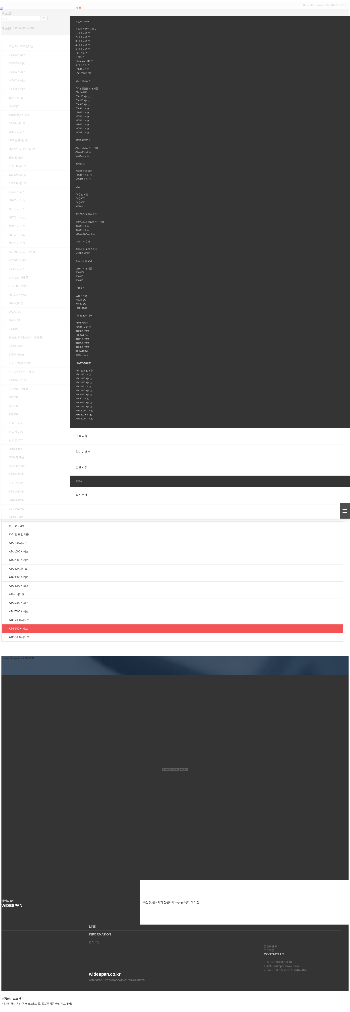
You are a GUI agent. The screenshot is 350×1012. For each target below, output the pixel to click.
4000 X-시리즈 (82, 45)
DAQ (78, 186)
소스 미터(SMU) (83, 260)
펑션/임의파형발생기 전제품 (89, 221)
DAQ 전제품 (81, 194)
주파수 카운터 (82, 241)
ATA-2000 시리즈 (84, 382)
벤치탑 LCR (81, 303)
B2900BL (80, 272)
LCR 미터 (80, 288)
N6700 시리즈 (82, 128)
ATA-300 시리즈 (83, 386)
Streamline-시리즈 (84, 61)
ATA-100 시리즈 (83, 374)
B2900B (79, 276)
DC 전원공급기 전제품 (86, 88)
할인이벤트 (83, 452)
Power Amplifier (83, 363)
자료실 (79, 481)
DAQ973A (80, 202)
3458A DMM (81, 351)
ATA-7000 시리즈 (84, 406)
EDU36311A (81, 92)
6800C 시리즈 (82, 156)
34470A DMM (82, 347)
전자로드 (80, 163)
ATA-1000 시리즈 (84, 378)
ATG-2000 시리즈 (84, 410)
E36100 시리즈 (83, 96)
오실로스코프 (82, 21)
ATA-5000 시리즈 (84, 402)
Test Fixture (81, 307)
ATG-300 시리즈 (83, 414)
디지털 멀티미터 (84, 315)
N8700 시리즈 (82, 120)
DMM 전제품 (81, 323)
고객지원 (81, 467)
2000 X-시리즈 (82, 37)
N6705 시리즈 (82, 132)
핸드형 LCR (81, 299)
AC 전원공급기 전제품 (86, 147)
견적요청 (81, 436)
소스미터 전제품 (83, 268)
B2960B (79, 280)
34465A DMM (82, 343)
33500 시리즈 (82, 225)
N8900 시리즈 (82, 124)
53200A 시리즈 (82, 253)
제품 (78, 8)
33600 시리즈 (82, 229)
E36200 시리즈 (83, 100)
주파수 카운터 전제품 (86, 249)
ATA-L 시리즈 (82, 398)
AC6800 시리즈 (83, 152)
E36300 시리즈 (83, 104)
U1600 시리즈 (82, 69)
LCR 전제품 (81, 295)
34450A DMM (82, 331)
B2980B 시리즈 (83, 327)
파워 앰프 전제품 (84, 370)
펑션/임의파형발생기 (86, 214)
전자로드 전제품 (83, 171)
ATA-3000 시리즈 (84, 390)
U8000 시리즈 (82, 112)
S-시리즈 (80, 57)
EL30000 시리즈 (83, 175)
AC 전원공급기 (83, 140)
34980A (79, 206)
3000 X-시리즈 (82, 41)
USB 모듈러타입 (83, 73)
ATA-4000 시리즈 (84, 394)
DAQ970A (80, 198)
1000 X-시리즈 (82, 33)
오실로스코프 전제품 (86, 29)
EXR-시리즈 (81, 53)
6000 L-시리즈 (82, 65)
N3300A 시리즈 (83, 179)
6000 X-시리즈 (82, 49)
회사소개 (81, 495)
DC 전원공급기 (83, 80)
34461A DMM (82, 339)
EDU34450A (81, 335)
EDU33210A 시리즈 (85, 234)
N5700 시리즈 (82, 116)
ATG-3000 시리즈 (84, 418)
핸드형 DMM (81, 355)
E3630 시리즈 (82, 108)
